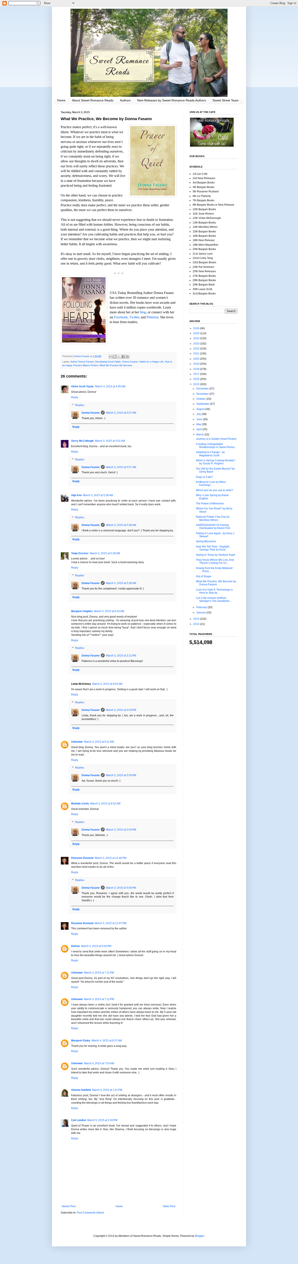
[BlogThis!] (115, 356)
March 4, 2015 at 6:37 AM (107, 1040)
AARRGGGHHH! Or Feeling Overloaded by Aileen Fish (213, 527)
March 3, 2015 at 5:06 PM (121, 887)
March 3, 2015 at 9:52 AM (105, 803)
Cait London (78, 1120)
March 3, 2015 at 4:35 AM (110, 386)
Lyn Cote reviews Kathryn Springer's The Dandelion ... (214, 599)
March (200, 434)
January (201, 612)
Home (61, 100)
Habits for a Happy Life (151, 361)
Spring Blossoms (206, 541)
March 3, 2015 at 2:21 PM (121, 655)
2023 (196, 343)
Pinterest (152, 317)
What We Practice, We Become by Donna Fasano (216, 583)
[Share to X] (119, 356)
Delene (75, 946)
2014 (196, 618)
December (202, 388)
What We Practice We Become (115, 365)
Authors (125, 100)
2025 (196, 333)
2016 (196, 379)
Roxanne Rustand (82, 857)
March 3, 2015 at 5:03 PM (121, 710)
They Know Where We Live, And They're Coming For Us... (215, 561)
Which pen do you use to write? (214, 490)
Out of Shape (203, 576)
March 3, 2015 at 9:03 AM (107, 683)
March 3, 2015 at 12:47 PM (110, 923)
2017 (196, 374)
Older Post (169, 1206)
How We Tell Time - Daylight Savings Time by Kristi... (212, 548)
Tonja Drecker (80, 553)
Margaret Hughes (82, 611)
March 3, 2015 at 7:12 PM (99, 999)
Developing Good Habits (108, 361)
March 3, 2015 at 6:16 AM (109, 611)
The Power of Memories (210, 503)
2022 (196, 348)
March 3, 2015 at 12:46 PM (110, 857)
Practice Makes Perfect (85, 365)
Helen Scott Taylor (82, 386)
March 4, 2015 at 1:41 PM (107, 1089)
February (202, 607)
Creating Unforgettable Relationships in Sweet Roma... (216, 446)
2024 (196, 338)
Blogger (199, 1235)
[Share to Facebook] (123, 356)
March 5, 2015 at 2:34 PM (102, 1120)
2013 (196, 624)
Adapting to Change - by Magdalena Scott (210, 454)
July (199, 414)
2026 (196, 328)
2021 (196, 353)
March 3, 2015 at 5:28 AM (98, 495)
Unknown (77, 741)
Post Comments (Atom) (90, 1212)
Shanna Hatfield (81, 1089)
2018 (196, 369)
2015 (196, 384)
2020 (196, 358)
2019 (196, 363)
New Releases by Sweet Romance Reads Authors (171, 100)
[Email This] (111, 356)
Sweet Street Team (225, 100)
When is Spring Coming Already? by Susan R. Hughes (215, 462)
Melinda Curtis (80, 803)
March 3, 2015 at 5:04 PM (121, 829)
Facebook (121, 317)
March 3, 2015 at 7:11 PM (99, 972)
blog (143, 312)
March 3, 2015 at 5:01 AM (110, 440)
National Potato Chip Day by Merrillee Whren (212, 518)
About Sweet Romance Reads (92, 100)
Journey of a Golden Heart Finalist (216, 438)
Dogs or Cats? (204, 476)
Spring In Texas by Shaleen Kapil (215, 554)
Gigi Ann (76, 495)
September (203, 403)
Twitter (134, 317)
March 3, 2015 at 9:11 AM (99, 741)
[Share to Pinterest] (127, 356)
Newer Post (68, 1206)
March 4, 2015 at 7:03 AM (99, 1063)
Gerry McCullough (82, 440)
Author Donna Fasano (82, 361)
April (199, 429)
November (202, 393)
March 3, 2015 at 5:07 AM (121, 412)
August (200, 409)
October (201, 398)
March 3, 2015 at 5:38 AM (121, 525)
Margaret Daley (80, 1040)
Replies (79, 405)
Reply (74, 397)
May (199, 424)
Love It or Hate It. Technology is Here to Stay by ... (214, 591)
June (199, 419)
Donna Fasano (130, 361)
